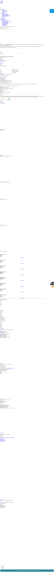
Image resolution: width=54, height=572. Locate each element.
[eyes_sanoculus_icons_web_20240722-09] (22, 50)
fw (7, 26)
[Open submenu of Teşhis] (2, 17)
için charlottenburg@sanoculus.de (10, 368)
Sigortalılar (5, 401)
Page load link (2, 328)
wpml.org (22, 570)
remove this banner (36, 570)
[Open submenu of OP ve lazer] (3, 13)
